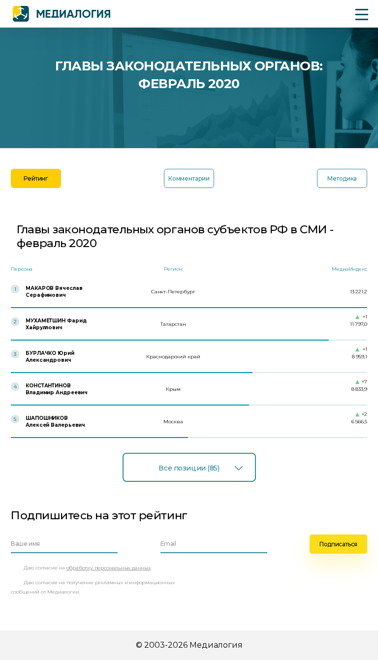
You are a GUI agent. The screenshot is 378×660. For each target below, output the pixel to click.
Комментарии (188, 178)
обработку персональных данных (108, 568)
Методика (342, 178)
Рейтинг (36, 178)
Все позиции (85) (188, 468)
